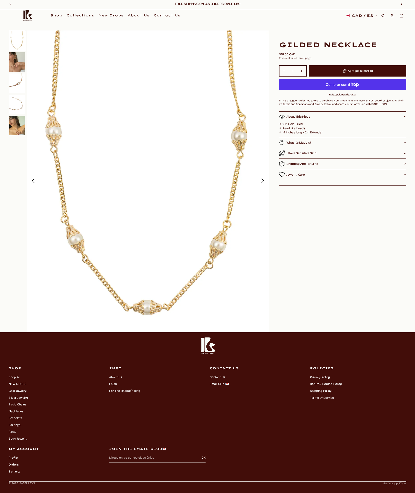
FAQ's (113, 384)
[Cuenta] (392, 15)
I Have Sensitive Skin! (301, 153)
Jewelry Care (295, 174)
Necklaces (16, 411)
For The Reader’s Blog (124, 391)
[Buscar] (383, 15)
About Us (115, 377)
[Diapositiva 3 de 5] (17, 83)
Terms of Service (322, 398)
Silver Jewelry (18, 398)
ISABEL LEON (27, 483)
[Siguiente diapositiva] (264, 181)
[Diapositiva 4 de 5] (17, 104)
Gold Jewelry (18, 391)
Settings (14, 471)
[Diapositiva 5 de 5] (17, 125)
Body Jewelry (18, 438)
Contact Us (217, 377)
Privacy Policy (320, 377)
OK (203, 457)
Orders (14, 464)
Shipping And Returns (302, 164)
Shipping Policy (321, 391)
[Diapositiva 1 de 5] (17, 41)
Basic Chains (17, 404)
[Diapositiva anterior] (32, 181)
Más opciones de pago (342, 94)
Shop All (14, 377)
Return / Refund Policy (326, 384)
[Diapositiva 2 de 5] (17, 62)
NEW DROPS (17, 384)
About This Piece (298, 116)
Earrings (14, 425)
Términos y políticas (394, 483)
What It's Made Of (298, 142)
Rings (12, 432)
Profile (13, 457)
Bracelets (15, 418)
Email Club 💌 (219, 384)
